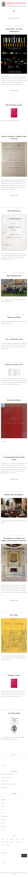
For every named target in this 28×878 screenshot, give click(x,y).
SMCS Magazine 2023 (14, 276)
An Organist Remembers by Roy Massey (14, 458)
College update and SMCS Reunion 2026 (8, 773)
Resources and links (14, 317)
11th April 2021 (7, 672)
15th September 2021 (8, 535)
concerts (22, 839)
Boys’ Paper (14, 615)
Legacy (2, 802)
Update (22, 314)
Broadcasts (11, 839)
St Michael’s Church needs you (6, 777)
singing (3, 844)
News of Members (20, 25)
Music (15, 133)
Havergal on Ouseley (14, 400)
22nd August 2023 (5, 207)
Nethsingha (17, 841)
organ (22, 841)
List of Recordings (14, 713)
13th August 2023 (5, 272)
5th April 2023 (7, 314)
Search (24, 855)
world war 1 (8, 844)
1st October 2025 (9, 102)
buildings (17, 839)
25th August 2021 (7, 612)
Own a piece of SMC (4, 780)
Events (14, 491)
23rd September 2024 (6, 133)
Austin (7, 839)
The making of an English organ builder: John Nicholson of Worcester (14, 539)
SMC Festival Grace (14, 211)
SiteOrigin (14, 874)
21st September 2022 (10, 397)
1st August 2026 (5, 25)
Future (3, 841)
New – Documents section (14, 339)
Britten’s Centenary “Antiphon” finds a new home (14, 137)
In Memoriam (3, 799)
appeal (3, 839)
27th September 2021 (6, 491)
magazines (11, 841)
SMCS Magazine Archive (14, 105)
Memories (13, 207)
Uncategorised (3, 826)
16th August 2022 (6, 454)
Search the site (4, 853)
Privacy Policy (21, 872)
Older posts (14, 754)
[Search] (25, 861)
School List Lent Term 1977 (14, 364)
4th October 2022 (7, 361)
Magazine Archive (14, 675)
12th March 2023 (10, 336)
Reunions (18, 208)
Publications (18, 26)
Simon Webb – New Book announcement (14, 30)
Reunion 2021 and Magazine (14, 494)
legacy (7, 841)
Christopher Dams (4, 787)
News (14, 25)
